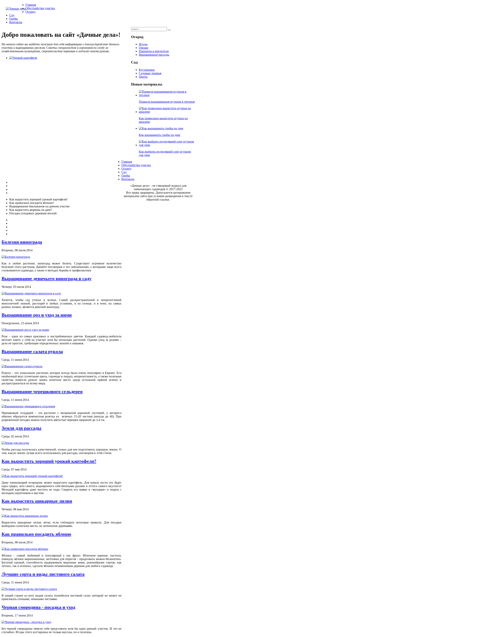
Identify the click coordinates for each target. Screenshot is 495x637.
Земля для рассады (21, 428)
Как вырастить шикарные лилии (37, 501)
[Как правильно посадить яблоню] (25, 549)
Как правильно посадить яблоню (36, 534)
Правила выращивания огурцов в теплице (167, 101)
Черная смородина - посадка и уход (38, 607)
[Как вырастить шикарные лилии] (25, 515)
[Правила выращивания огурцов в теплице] (167, 95)
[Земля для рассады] (15, 443)
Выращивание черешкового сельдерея (42, 391)
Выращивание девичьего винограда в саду (46, 278)
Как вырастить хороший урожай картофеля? (49, 461)
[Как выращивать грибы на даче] (161, 128)
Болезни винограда (22, 242)
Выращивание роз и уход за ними (37, 314)
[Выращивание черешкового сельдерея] (28, 406)
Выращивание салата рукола (32, 351)
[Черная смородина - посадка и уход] (26, 622)
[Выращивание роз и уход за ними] (25, 329)
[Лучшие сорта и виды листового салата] (29, 589)
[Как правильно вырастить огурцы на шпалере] (167, 111)
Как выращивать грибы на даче (159, 135)
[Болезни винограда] (16, 256)
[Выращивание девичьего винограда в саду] (31, 293)
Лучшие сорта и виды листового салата (43, 574)
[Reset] (169, 30)
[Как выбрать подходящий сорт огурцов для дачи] (167, 145)
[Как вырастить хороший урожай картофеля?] (32, 476)
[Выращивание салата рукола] (22, 366)
